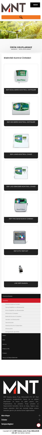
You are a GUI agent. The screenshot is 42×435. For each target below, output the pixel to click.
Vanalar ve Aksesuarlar (12, 319)
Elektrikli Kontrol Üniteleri (13, 316)
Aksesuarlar (9, 328)
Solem (4, 335)
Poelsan (4, 353)
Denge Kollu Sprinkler (12, 331)
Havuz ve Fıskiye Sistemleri (9, 357)
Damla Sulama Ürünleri (12, 304)
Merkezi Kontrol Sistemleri (13, 325)
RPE (3, 340)
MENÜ (35, 5)
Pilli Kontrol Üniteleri (11, 313)
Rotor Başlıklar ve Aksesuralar (14, 310)
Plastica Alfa (5, 348)
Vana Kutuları (9, 322)
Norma (4, 344)
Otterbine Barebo (7, 296)
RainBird (5, 300)
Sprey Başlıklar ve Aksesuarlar (14, 307)
